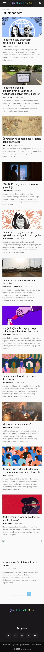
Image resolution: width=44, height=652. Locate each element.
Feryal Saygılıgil (8, 382)
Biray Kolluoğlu (7, 238)
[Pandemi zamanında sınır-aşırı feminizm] (22, 267)
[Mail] (22, 635)
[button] (4, 3)
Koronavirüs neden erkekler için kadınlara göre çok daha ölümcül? (21, 471)
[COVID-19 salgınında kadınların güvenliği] (22, 171)
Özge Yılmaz (6, 334)
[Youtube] (35, 635)
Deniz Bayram (7, 190)
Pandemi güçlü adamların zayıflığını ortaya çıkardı (16, 41)
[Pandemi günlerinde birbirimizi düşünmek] (22, 363)
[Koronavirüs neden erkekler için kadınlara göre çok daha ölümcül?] (22, 456)
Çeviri (4, 46)
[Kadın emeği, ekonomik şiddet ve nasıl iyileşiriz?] (22, 504)
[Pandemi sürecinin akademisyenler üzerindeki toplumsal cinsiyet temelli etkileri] (22, 75)
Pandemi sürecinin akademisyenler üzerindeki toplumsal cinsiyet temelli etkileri (21, 90)
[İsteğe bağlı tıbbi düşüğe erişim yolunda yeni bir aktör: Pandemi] (22, 315)
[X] (28, 635)
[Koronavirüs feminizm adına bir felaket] (22, 549)
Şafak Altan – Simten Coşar (12, 286)
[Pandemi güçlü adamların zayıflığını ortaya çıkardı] (22, 27)
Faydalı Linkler (36, 645)
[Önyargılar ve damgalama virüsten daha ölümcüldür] (22, 126)
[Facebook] (8, 635)
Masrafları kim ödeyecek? (16, 424)
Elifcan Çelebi (7, 97)
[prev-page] (14, 594)
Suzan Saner (7, 523)
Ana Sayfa (5, 9)
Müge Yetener (7, 145)
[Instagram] (15, 635)
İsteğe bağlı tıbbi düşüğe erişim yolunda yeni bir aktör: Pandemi (20, 330)
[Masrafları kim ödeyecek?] (22, 411)
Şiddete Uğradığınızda (21, 645)
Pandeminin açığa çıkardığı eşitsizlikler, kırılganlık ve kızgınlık (21, 234)
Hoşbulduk (7, 645)
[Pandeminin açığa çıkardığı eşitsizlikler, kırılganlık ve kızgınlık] (22, 219)
